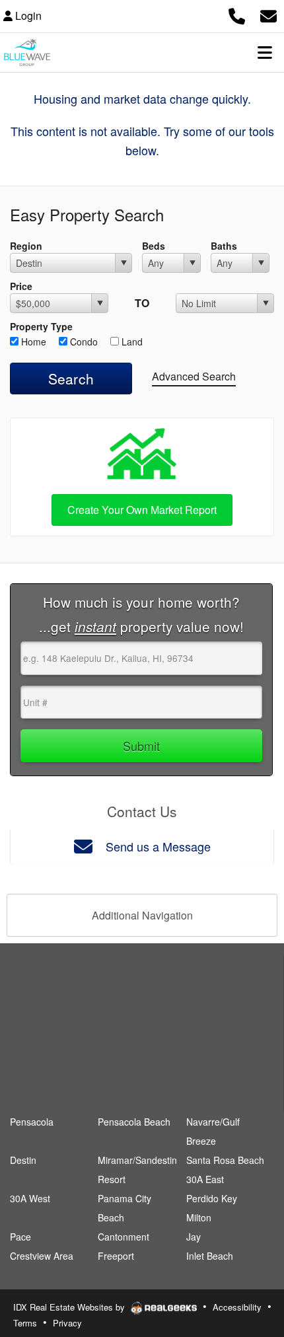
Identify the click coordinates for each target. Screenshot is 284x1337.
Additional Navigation (142, 915)
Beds (153, 245)
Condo (82, 341)
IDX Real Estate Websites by (70, 1307)
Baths (224, 245)
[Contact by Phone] (237, 14)
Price (21, 286)
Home (32, 341)
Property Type (41, 326)
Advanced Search (194, 376)
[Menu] (265, 52)
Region (26, 245)
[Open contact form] (268, 14)
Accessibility (237, 1307)
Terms (25, 1323)
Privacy (67, 1323)
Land (131, 341)
